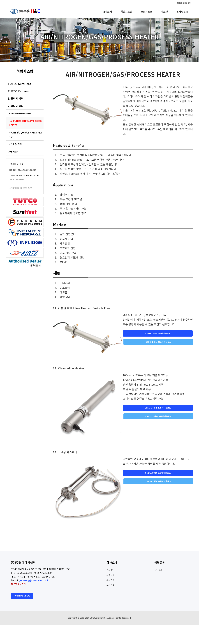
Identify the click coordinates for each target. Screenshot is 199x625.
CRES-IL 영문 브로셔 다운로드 (158, 333)
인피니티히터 (16, 106)
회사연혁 (110, 579)
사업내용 (110, 574)
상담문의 (158, 569)
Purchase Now (22, 595)
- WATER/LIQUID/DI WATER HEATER (25, 134)
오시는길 (110, 584)
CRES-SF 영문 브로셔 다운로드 (158, 407)
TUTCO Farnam (18, 91)
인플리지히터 (16, 98)
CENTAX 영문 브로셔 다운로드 (158, 472)
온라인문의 (182, 11)
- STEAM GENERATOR (20, 113)
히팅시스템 (126, 11)
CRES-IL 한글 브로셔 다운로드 (158, 341)
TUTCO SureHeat (19, 84)
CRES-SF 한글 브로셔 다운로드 (158, 416)
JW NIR (13, 152)
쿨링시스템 (146, 11)
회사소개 (107, 11)
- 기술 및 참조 (15, 144)
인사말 (109, 569)
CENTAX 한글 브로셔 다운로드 (158, 481)
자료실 (164, 11)
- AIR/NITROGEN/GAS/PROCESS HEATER (25, 123)
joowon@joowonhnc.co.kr (28, 175)
